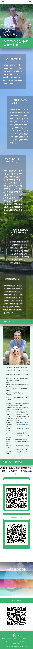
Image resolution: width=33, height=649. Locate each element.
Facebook (16, 569)
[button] (29, 635)
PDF (16, 482)
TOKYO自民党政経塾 (22, 424)
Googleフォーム (16, 517)
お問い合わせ (16, 600)
